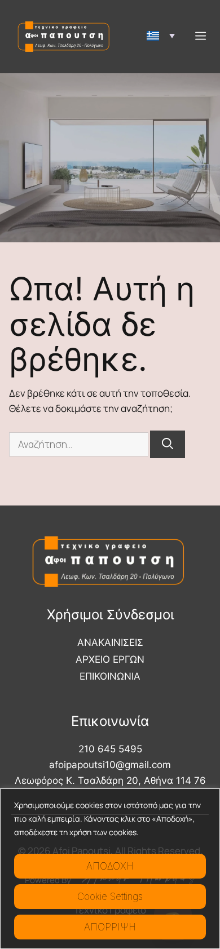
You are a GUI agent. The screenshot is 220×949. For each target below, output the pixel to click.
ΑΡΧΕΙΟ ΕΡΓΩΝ (110, 659)
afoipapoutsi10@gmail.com (110, 764)
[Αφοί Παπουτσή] (64, 36)
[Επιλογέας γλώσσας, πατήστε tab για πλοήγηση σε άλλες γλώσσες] (161, 35)
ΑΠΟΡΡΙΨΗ (110, 927)
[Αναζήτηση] (167, 445)
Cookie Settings (110, 896)
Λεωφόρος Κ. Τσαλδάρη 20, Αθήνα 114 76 (110, 780)
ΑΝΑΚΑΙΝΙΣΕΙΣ (110, 642)
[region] (110, 868)
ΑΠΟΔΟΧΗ (110, 866)
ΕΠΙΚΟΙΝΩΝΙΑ (110, 676)
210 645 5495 (110, 749)
